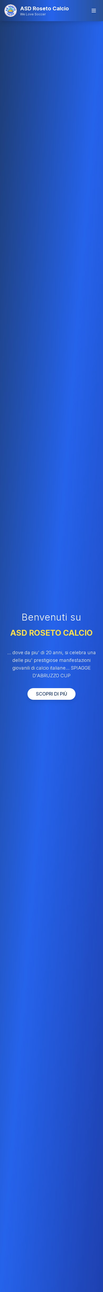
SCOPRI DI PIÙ (51, 694)
